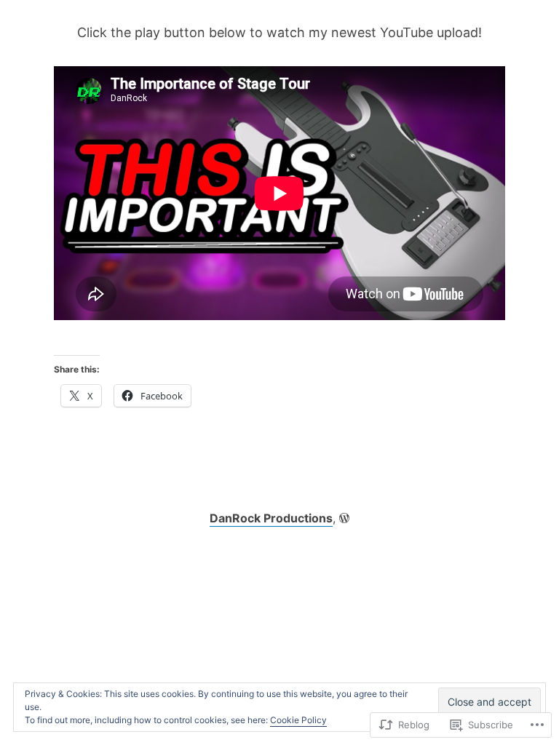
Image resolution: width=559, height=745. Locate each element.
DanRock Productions (271, 518)
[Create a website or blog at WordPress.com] (344, 518)
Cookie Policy (298, 719)
